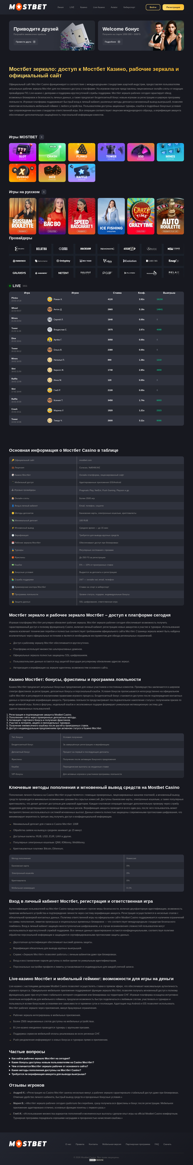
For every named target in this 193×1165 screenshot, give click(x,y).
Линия (60, 7)
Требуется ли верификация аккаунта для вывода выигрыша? (49, 1074)
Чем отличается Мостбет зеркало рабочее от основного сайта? (50, 1066)
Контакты (93, 1144)
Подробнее (110, 42)
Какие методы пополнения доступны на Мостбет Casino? (46, 1070)
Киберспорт (129, 7)
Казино (83, 7)
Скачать (167, 1144)
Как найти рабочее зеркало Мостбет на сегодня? (41, 1058)
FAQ (157, 1144)
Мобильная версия (111, 1144)
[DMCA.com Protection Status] (96, 1161)
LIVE (72, 7)
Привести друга (23, 42)
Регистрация (173, 7)
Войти (153, 7)
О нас (68, 1144)
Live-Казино (99, 7)
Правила (80, 1144)
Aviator (114, 7)
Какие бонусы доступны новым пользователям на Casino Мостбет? (53, 1062)
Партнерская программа (138, 1144)
